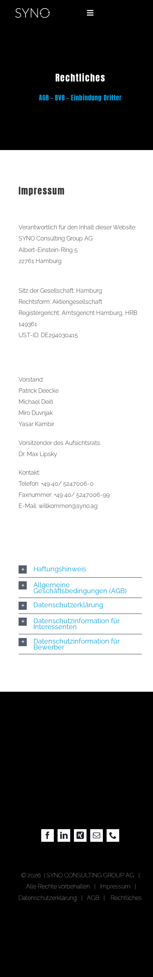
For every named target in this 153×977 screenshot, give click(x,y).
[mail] (96, 835)
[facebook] (47, 835)
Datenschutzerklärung (48, 897)
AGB (93, 897)
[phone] (113, 835)
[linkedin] (64, 835)
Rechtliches (126, 897)
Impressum (116, 886)
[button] (80, 569)
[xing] (80, 835)
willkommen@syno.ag (68, 505)
